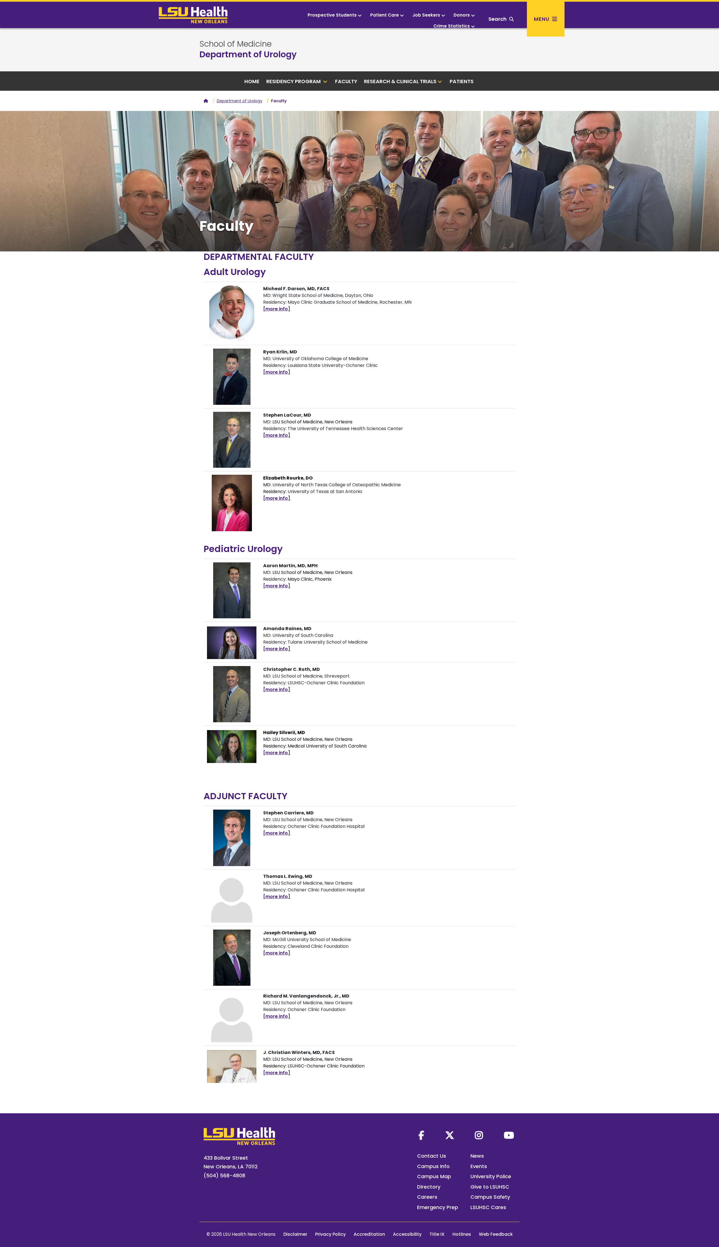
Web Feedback (496, 1234)
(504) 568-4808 (224, 1175)
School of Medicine (235, 44)
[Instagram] (479, 1135)
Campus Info (433, 1166)
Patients (462, 81)
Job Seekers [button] (426, 15)
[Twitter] (449, 1135)
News (477, 1155)
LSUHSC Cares (488, 1207)
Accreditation (369, 1234)
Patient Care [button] (384, 15)
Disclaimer (295, 1234)
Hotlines (461, 1234)
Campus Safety (490, 1196)
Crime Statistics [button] (451, 26)
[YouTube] (509, 1135)
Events (478, 1166)
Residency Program (294, 81)
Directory (428, 1186)
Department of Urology (248, 54)
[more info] (276, 309)
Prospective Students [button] (332, 15)
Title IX (437, 1234)
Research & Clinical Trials (400, 81)
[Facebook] (421, 1135)
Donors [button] (462, 15)
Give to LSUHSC (489, 1186)
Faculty (346, 81)
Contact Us (431, 1155)
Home (252, 81)
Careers (427, 1196)
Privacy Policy (330, 1234)
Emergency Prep (437, 1207)
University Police (490, 1176)
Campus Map (434, 1176)
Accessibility (407, 1234)
